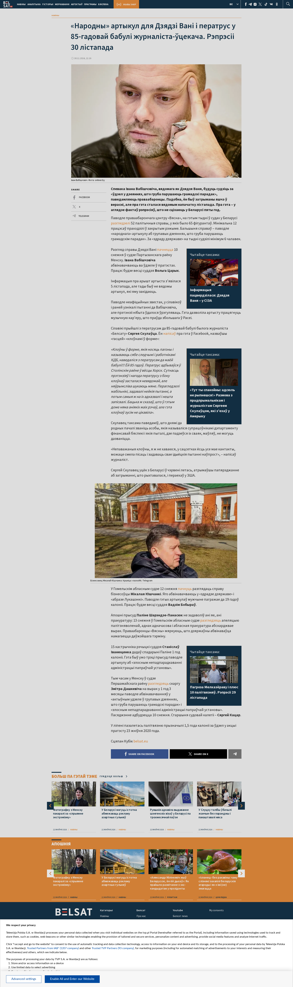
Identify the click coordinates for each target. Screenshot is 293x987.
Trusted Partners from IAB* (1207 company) (53, 948)
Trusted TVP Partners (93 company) (113, 948)
